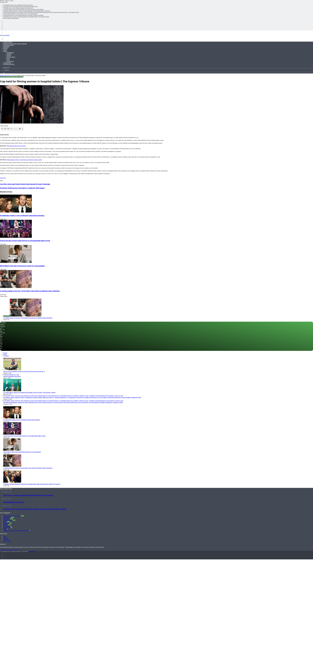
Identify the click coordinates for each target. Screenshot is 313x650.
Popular (5, 353)
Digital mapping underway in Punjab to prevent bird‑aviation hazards (24, 159)
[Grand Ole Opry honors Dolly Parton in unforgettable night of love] (16, 237)
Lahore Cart (32, 551)
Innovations (6, 523)
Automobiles (6, 526)
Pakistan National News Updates (15, 43)
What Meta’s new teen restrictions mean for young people (18, 8)
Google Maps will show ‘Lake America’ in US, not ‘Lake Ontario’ (20, 13)
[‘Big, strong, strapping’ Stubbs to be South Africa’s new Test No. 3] (12, 369)
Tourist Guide (10, 61)
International (8, 45)
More (5, 51)
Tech (5, 49)
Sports (5, 48)
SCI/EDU (9, 54)
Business (6, 46)
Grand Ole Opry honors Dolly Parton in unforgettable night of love (20, 6)
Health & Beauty (11, 57)
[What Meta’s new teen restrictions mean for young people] (16, 262)
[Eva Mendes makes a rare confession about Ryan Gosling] (16, 212)
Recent (5, 354)
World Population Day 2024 (12, 376)
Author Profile (9, 64)
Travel (8, 60)
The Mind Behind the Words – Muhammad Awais (16, 530)
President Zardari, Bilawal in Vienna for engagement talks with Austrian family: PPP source (26, 10)
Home (1, 75)
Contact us (6, 539)
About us (5, 538)
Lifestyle (9, 55)
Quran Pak (7, 63)
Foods (8, 58)
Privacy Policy (7, 541)
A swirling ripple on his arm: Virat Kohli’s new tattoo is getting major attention (23, 9)
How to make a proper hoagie (11, 18)
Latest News (7, 42)
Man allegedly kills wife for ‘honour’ (16, 146)
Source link (3, 178)
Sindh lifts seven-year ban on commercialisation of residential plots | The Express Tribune (26, 16)
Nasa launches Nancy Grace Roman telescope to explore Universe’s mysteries (23, 15)
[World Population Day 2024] (11, 374)
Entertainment (10, 52)
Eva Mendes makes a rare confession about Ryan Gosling (18, 5)
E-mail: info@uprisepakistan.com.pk (9, 550)
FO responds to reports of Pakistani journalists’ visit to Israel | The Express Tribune (29, 392)
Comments (6, 355)
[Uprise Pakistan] (4, 35)
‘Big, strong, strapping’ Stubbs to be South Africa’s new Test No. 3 (24, 371)
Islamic (5, 529)
